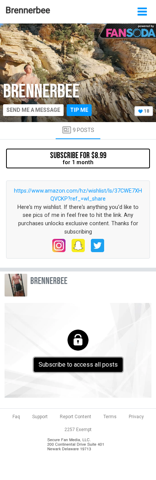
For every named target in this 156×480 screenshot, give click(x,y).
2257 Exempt (78, 429)
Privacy (136, 416)
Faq (16, 416)
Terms (110, 416)
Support (40, 416)
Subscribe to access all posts (78, 364)
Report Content (75, 416)
